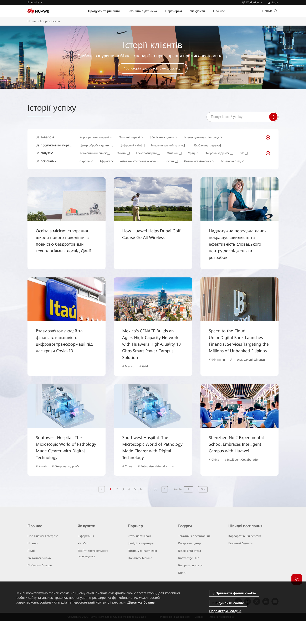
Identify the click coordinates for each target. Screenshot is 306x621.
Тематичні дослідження (194, 536)
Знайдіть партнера (141, 543)
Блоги (182, 572)
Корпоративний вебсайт (244, 536)
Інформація (86, 536)
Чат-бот (83, 543)
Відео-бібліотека (189, 550)
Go (203, 489)
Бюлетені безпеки (240, 543)
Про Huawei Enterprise (42, 536)
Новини (32, 543)
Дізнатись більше (140, 602)
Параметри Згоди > (225, 611)
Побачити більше (39, 565)
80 (155, 489)
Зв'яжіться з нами (39, 558)
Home (31, 21)
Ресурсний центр (189, 543)
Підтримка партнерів (142, 550)
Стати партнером (139, 536)
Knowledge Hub (188, 558)
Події (31, 550)
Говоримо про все (190, 565)
